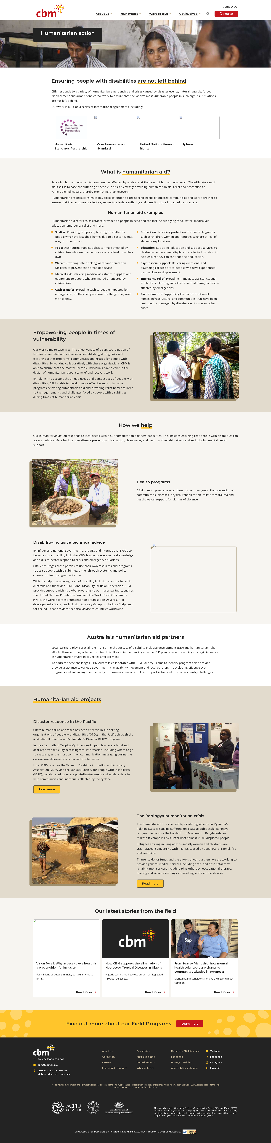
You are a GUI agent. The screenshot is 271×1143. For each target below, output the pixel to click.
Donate (226, 14)
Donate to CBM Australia (185, 1051)
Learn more (189, 1023)
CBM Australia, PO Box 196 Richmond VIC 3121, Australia (54, 1072)
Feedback (177, 1056)
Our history (108, 1056)
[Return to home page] (50, 10)
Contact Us (230, 6)
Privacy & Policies (181, 1062)
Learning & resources (114, 1068)
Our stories (143, 1051)
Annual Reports (146, 1062)
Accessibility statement (185, 1068)
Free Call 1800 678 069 (51, 1059)
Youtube (215, 1051)
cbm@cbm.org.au (48, 1065)
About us (107, 1051)
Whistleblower (145, 1068)
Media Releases (146, 1056)
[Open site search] (208, 14)
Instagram (216, 1062)
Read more (49, 789)
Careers (106, 1062)
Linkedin (215, 1068)
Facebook (216, 1057)
